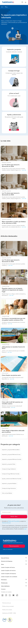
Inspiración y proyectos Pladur (8, 464)
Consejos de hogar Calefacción (9, 469)
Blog (2, 566)
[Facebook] (6, 595)
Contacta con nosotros (6, 592)
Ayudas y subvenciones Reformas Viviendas (11, 478)
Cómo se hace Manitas (7, 493)
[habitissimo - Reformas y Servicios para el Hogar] (6, 2)
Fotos (2, 569)
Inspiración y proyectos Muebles (9, 483)
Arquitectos (3, 576)
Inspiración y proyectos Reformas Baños (11, 449)
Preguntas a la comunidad (7, 567)
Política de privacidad (8, 606)
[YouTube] (13, 595)
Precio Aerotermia (5, 561)
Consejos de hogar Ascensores (9, 488)
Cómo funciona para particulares (8, 581)
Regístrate (3, 583)
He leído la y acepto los (14, 522)
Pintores (3, 571)
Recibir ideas (14, 516)
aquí (25, 529)
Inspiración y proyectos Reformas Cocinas (11, 454)
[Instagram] (2, 595)
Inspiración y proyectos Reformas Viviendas (11, 459)
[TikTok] (17, 595)
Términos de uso (6, 523)
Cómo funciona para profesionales (9, 584)
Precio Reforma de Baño (6, 559)
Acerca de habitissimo (6, 587)
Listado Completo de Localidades (9, 576)
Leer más (24, 170)
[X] (9, 595)
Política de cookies (7, 609)
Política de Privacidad (13, 521)
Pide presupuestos (14, 625)
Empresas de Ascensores (7, 563)
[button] (14, 558)
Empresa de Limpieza (6, 564)
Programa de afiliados (6, 590)
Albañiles (3, 574)
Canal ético (3, 589)
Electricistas (3, 573)
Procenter (3, 570)
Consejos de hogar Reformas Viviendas (10, 473)
